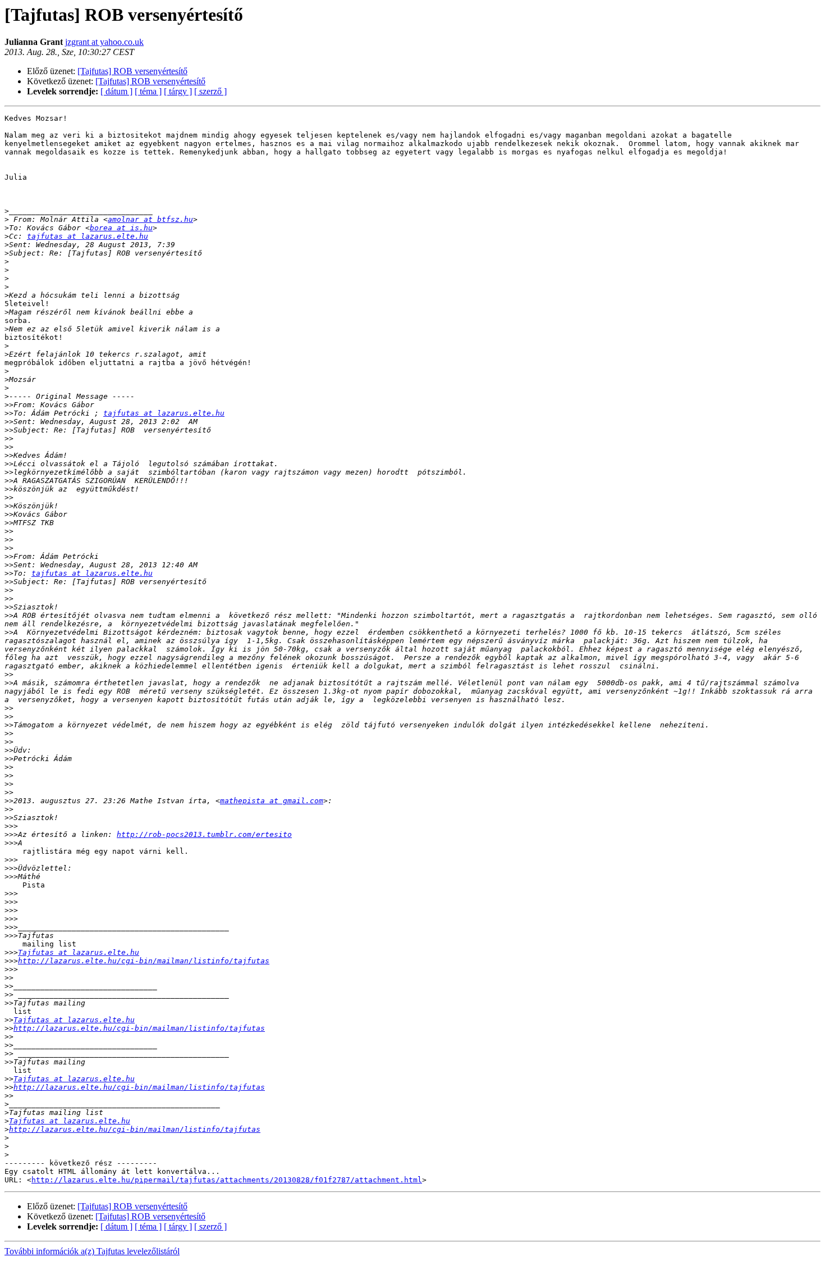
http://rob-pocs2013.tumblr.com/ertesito (204, 834)
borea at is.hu (121, 228)
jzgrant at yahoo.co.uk (104, 42)
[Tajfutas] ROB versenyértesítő (132, 71)
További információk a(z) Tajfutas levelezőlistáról (92, 1251)
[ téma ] (148, 91)
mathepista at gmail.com (271, 800)
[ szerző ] (210, 91)
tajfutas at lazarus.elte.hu (87, 236)
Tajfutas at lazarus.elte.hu (78, 952)
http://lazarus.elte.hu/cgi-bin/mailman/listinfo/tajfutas (143, 961)
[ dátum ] (116, 91)
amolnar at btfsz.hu (150, 219)
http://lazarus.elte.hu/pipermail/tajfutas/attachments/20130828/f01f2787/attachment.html (226, 1180)
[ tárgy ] (178, 91)
